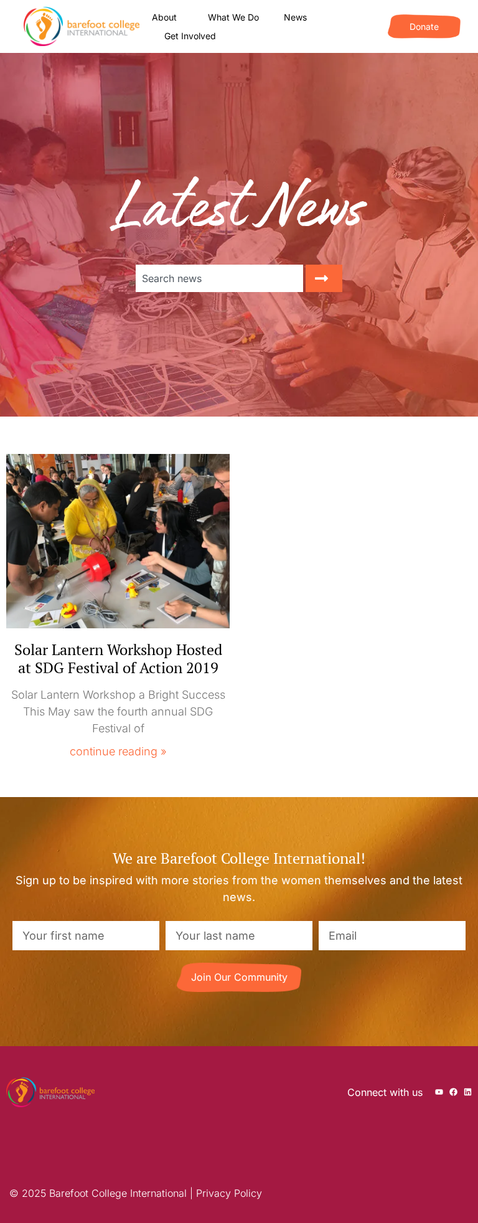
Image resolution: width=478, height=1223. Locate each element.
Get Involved (190, 36)
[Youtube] (439, 1092)
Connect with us (385, 1092)
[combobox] (219, 278)
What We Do (233, 17)
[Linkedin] (468, 1092)
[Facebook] (453, 1092)
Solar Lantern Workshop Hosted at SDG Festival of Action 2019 (118, 659)
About (164, 17)
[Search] (324, 278)
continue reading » (118, 751)
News (295, 17)
